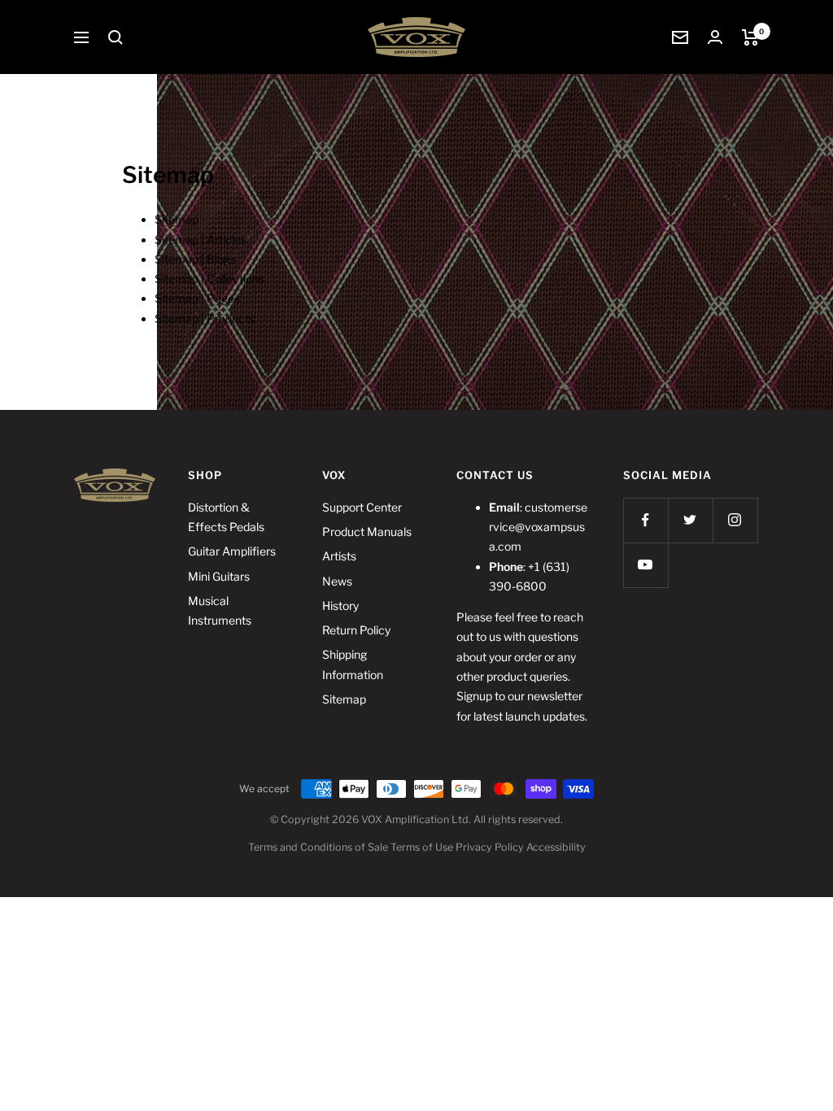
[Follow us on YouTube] (645, 564)
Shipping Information (352, 664)
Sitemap (176, 219)
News (337, 581)
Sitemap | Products (205, 318)
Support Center (362, 507)
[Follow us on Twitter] (690, 520)
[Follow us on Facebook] (645, 520)
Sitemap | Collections (209, 278)
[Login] (715, 37)
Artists (339, 556)
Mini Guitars (219, 576)
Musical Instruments (219, 610)
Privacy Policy (490, 847)
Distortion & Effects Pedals (226, 517)
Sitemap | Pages (197, 298)
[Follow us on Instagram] (735, 520)
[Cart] (750, 37)
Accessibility (556, 847)
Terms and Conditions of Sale (318, 847)
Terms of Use (421, 847)
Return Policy (356, 630)
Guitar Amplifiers (232, 551)
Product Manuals (367, 531)
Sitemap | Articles (200, 239)
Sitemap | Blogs (195, 259)
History (340, 605)
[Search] (115, 37)
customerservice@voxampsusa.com (538, 527)
